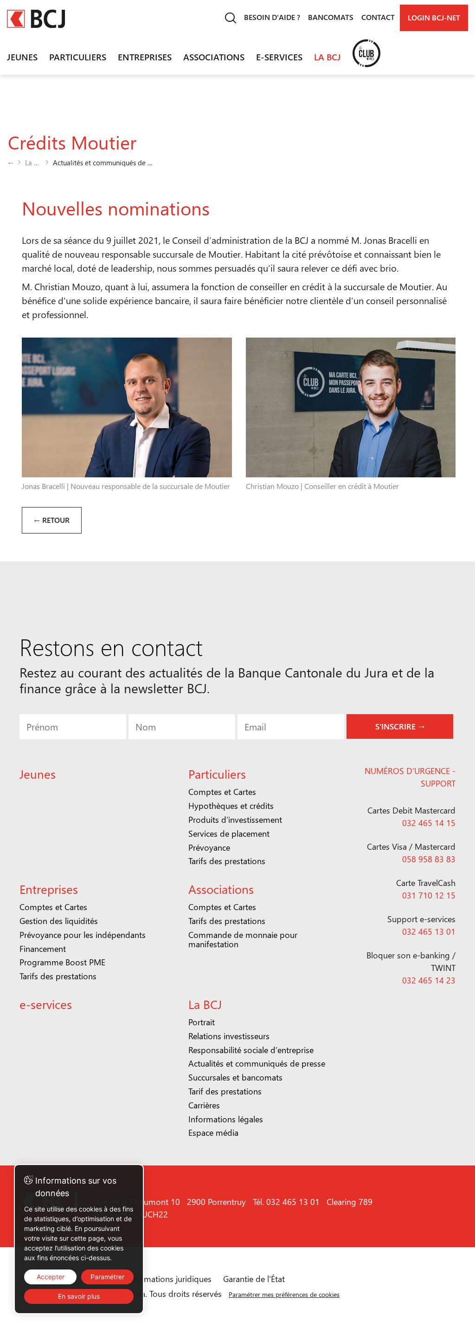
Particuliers (77, 57)
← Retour (52, 520)
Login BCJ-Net (434, 17)
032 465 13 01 (429, 931)
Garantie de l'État (254, 1278)
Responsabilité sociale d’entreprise (251, 1049)
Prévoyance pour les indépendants (82, 934)
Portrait (201, 1022)
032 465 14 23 (429, 980)
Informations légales (225, 1119)
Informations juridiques (169, 1278)
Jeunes (22, 57)
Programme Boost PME (62, 962)
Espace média (213, 1132)
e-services (279, 57)
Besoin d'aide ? (272, 17)
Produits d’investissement (235, 819)
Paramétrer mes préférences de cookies (284, 1294)
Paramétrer (107, 1277)
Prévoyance (209, 847)
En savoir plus (79, 1296)
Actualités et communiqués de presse (256, 1063)
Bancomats (330, 17)
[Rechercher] (230, 18)
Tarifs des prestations (226, 860)
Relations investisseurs (229, 1036)
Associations (213, 57)
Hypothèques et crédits (231, 805)
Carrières (204, 1105)
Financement (42, 948)
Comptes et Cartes (222, 791)
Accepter (50, 1277)
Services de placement (229, 833)
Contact (378, 17)
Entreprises (145, 57)
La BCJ (327, 57)
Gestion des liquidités (58, 920)
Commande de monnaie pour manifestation (242, 939)
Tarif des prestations (225, 1091)
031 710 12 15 (429, 895)
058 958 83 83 (429, 859)
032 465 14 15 (429, 822)
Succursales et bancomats (235, 1077)
